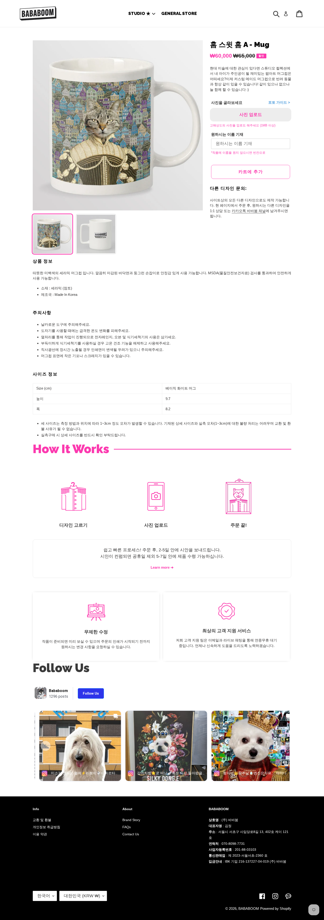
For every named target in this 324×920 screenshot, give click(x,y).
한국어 (43, 895)
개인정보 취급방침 (46, 827)
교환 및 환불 (42, 820)
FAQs (126, 827)
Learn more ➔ (162, 567)
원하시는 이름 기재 (227, 134)
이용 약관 (40, 834)
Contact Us (130, 834)
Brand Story (131, 820)
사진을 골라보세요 (226, 103)
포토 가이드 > (279, 102)
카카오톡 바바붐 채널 (249, 211)
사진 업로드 (250, 114)
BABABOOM (248, 908)
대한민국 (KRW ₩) (82, 895)
